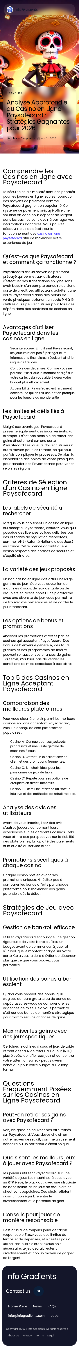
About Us (13, 1335)
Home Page (17, 1306)
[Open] (68, 9)
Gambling (16, 93)
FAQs (52, 1306)
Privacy (27, 1335)
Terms (39, 1335)
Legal (50, 1335)
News (37, 1306)
